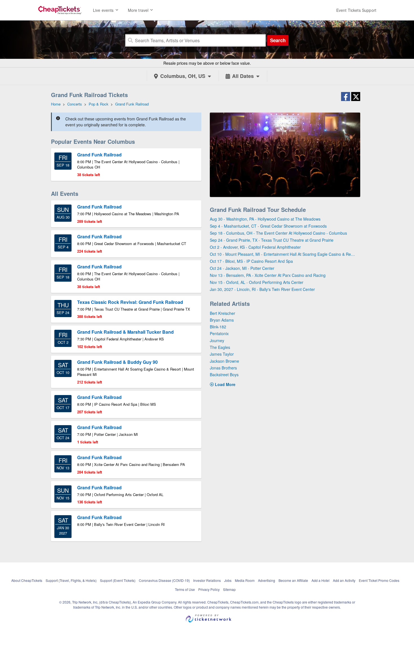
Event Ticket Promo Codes (379, 580)
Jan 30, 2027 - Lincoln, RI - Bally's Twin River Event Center (262, 289)
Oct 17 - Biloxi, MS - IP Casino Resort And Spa (251, 261)
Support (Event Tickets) (117, 580)
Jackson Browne (224, 361)
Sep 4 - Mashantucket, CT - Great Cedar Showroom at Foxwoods (268, 225)
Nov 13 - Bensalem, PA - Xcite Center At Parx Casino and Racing (268, 275)
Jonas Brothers (223, 368)
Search (278, 40)
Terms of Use (185, 589)
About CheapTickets (26, 580)
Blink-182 (218, 326)
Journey (217, 340)
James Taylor (222, 354)
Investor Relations (207, 580)
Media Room (245, 580)
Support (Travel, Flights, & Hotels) (71, 580)
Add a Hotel (320, 580)
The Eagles (220, 347)
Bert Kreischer (222, 313)
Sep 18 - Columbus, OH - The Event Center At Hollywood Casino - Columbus (278, 233)
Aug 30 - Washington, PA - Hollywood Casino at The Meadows (265, 218)
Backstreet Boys (224, 374)
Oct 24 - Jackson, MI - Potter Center (242, 268)
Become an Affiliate (293, 580)
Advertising (266, 580)
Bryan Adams (222, 320)
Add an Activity (344, 580)
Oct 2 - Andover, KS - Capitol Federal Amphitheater (255, 247)
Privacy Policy (209, 589)
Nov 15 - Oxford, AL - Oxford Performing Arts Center (256, 282)
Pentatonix (219, 333)
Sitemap (229, 589)
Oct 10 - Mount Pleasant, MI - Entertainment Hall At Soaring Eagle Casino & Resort (283, 254)
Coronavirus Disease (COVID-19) (164, 580)
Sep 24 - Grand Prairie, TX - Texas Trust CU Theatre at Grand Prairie (271, 240)
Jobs (228, 580)
